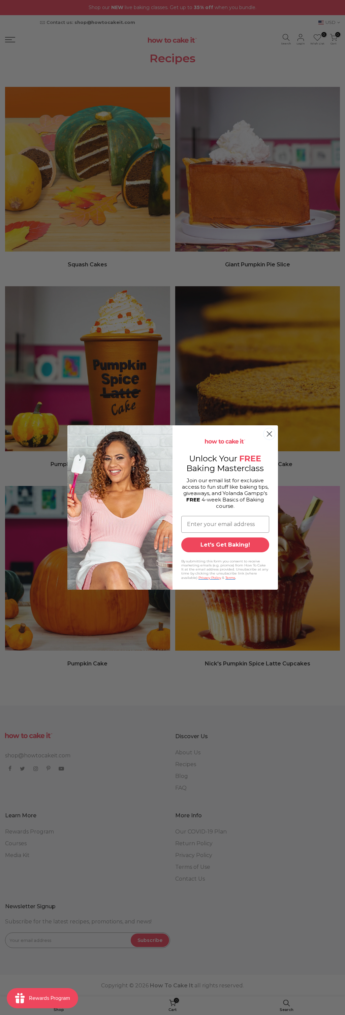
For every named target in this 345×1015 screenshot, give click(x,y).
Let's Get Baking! (225, 545)
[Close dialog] (269, 434)
